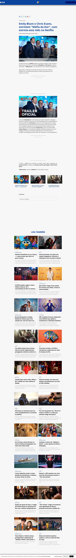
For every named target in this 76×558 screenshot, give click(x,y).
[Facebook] (20, 17)
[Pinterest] (28, 17)
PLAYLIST (40, 471)
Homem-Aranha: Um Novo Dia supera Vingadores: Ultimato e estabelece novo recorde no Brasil (38, 186)
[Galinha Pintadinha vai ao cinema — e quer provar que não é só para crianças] (21, 179)
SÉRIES (40, 502)
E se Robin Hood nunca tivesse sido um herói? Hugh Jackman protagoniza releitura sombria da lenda (54, 186)
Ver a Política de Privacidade (45, 556)
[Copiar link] (30, 17)
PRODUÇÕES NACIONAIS (18, 252)
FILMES (40, 252)
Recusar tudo (66, 556)
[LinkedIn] (26, 17)
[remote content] (38, 85)
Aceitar (71, 556)
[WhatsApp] (24, 17)
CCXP (39, 346)
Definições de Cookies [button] (58, 556)
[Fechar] (74, 556)
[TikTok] (4, 2)
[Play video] (38, 107)
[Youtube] (2, 2)
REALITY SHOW (17, 377)
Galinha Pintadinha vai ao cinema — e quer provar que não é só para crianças (21, 186)
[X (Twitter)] (22, 17)
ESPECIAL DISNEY (17, 440)
